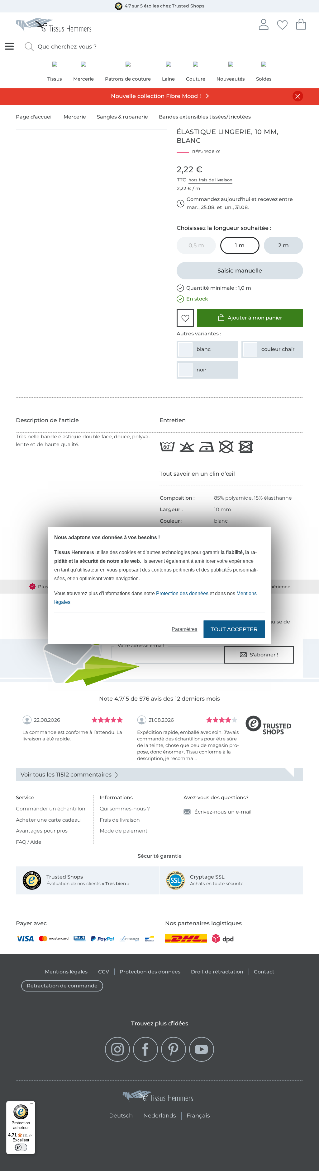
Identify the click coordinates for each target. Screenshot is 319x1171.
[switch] (21, 1147)
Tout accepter (234, 629)
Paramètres (184, 629)
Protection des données (182, 593)
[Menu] (31, 1104)
